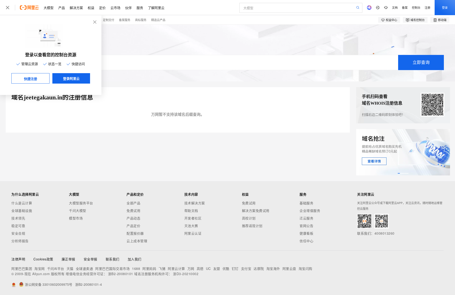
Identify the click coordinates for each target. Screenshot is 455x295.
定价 (102, 7)
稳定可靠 (18, 225)
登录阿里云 (71, 78)
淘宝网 (39, 268)
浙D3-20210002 (185, 273)
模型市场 (76, 218)
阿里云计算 (176, 268)
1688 (136, 268)
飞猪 (162, 268)
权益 (91, 7)
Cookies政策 (43, 259)
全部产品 (133, 203)
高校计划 (249, 218)
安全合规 (18, 233)
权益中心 (391, 20)
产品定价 (133, 225)
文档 (395, 7)
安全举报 (90, 259)
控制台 (416, 7)
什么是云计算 (21, 203)
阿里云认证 (193, 233)
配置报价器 (135, 233)
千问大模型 (77, 210)
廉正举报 (68, 259)
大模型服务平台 (81, 203)
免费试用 (133, 210)
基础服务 (306, 203)
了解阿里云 (156, 7)
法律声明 (18, 259)
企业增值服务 (310, 210)
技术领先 (18, 218)
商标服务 (140, 20)
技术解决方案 (194, 203)
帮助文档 (191, 210)
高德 (200, 268)
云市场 (115, 7)
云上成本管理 (137, 240)
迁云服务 (306, 218)
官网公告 (306, 225)
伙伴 (128, 7)
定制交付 (108, 20)
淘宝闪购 (305, 268)
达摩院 (259, 268)
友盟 (216, 268)
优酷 (226, 268)
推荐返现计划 (252, 225)
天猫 (70, 268)
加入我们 (134, 259)
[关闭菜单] (7, 7)
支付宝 (246, 268)
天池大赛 (191, 225)
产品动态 (133, 218)
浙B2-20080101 (120, 273)
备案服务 (124, 20)
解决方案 (76, 7)
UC (208, 268)
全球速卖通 (84, 268)
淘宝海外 (273, 268)
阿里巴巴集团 (21, 268)
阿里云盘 (289, 268)
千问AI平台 (55, 268)
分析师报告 (20, 240)
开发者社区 (193, 218)
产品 (61, 7)
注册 (427, 7)
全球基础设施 (21, 210)
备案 (405, 7)
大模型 (49, 7)
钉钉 (235, 268)
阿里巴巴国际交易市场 (112, 268)
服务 (139, 7)
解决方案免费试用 (255, 210)
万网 (190, 268)
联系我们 (112, 259)
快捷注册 (30, 78)
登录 (445, 7)
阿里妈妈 (149, 268)
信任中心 (306, 240)
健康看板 (306, 233)
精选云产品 (158, 20)
